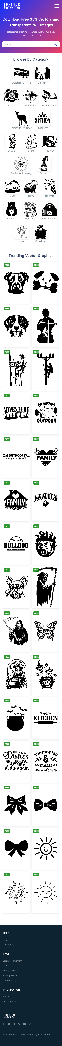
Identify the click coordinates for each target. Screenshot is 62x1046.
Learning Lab (9, 1001)
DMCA (6, 965)
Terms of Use (9, 970)
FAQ (5, 939)
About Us (7, 996)
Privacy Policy (10, 975)
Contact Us (8, 944)
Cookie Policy (9, 980)
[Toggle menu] (56, 6)
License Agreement (12, 961)
